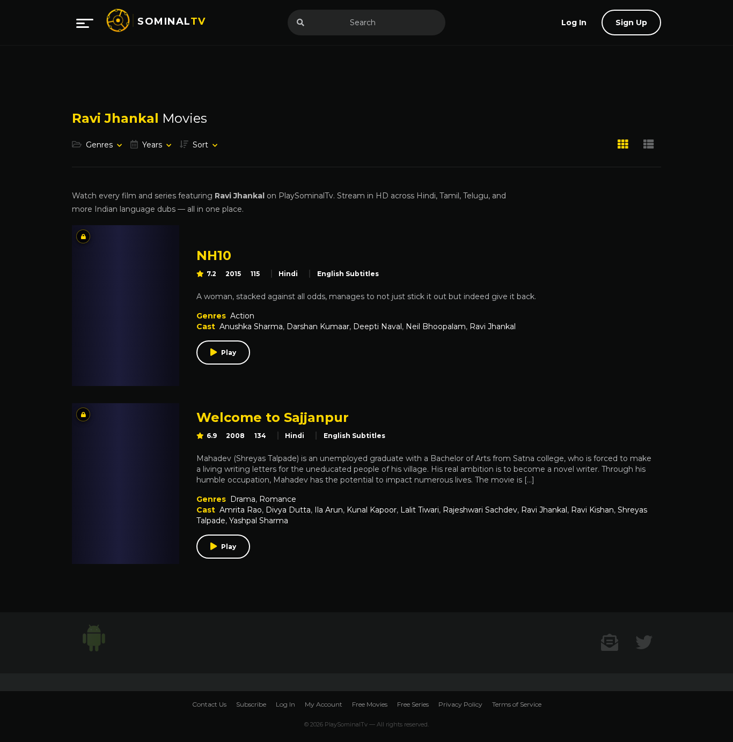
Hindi (288, 274)
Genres (99, 145)
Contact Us (209, 704)
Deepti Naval (377, 326)
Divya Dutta (288, 510)
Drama (242, 499)
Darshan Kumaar (318, 326)
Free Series (413, 704)
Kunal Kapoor (372, 510)
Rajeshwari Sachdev (480, 510)
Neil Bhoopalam (436, 326)
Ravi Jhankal (493, 326)
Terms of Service (516, 704)
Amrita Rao (240, 510)
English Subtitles (348, 274)
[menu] (85, 22)
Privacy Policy (460, 704)
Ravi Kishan (592, 510)
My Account (323, 704)
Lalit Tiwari (419, 510)
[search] (300, 22)
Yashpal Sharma (258, 520)
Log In (285, 704)
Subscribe (251, 704)
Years (152, 145)
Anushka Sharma (251, 326)
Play (228, 352)
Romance (277, 499)
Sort (200, 145)
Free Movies (369, 704)
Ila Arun (328, 510)
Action (242, 316)
